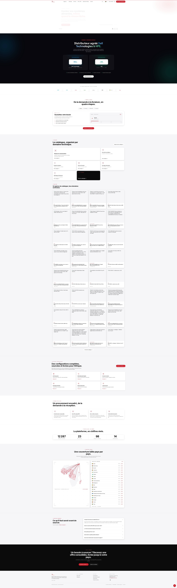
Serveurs (74, 1)
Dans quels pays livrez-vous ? (89, 541)
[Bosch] (102, 100)
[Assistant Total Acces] (174, 585)
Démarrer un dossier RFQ (88, 138)
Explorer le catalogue (76, 30)
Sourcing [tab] (85, 118)
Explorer (65, 1)
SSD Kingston (116, 18)
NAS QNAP (111, 18)
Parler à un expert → (62, 534)
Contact (91, 1)
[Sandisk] (76, 100)
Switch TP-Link (106, 18)
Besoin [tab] (80, 118)
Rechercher (115, 15)
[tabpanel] (88, 128)
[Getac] (120, 100)
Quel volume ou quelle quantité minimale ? (91, 544)
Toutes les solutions (120, 375)
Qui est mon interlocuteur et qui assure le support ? (93, 547)
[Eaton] (67, 100)
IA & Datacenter (95, 585)
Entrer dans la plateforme (121, 1)
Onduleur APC (101, 18)
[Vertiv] (111, 100)
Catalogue (70, 1)
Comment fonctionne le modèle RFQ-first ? (91, 529)
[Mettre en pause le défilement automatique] (113, 39)
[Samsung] (58, 100)
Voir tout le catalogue (88, 359)
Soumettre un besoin (65, 30)
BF (106, 1)
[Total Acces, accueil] (53, 1)
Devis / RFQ (79, 1)
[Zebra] (93, 100)
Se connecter (111, 1)
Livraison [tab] (96, 118)
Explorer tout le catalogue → (118, 154)
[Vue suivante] (117, 39)
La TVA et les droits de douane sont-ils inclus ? (92, 538)
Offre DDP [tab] (91, 118)
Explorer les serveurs (88, 86)
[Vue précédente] (115, 39)
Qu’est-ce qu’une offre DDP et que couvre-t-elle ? (93, 535)
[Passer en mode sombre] (115, 1)
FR (102, 1)
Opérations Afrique (86, 1)
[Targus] (84, 100)
